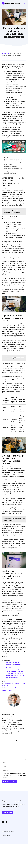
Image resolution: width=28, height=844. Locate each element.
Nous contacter (7, 812)
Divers (8, 53)
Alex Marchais (17, 40)
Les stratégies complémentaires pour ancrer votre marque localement (14, 172)
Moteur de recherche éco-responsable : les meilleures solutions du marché (13, 664)
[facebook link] (7, 822)
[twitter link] (3, 822)
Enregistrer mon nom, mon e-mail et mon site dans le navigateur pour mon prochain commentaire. (14, 775)
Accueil (4, 53)
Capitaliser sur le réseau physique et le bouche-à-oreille (13, 163)
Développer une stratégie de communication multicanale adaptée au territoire (13, 168)
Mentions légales (6, 835)
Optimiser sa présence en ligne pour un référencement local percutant (13, 160)
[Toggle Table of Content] (23, 157)
